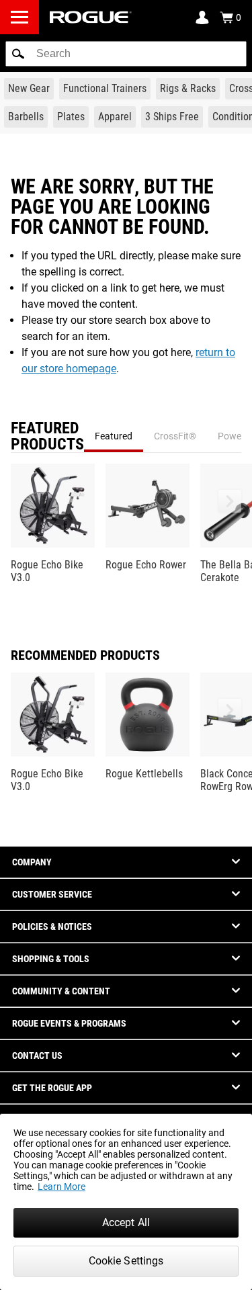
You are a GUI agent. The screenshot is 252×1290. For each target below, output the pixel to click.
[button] (18, 54)
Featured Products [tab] (47, 436)
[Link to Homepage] (91, 17)
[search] (126, 54)
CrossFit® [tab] (175, 436)
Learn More (61, 1186)
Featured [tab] (113, 436)
